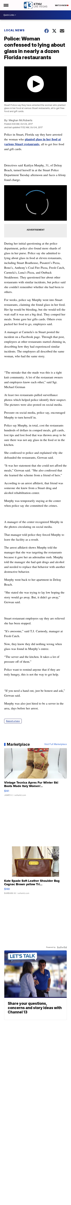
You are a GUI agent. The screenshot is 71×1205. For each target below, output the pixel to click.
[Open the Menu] (6, 5)
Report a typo (13, 721)
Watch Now (61, 5)
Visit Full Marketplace (55, 744)
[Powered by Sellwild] (62, 947)
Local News (14, 30)
